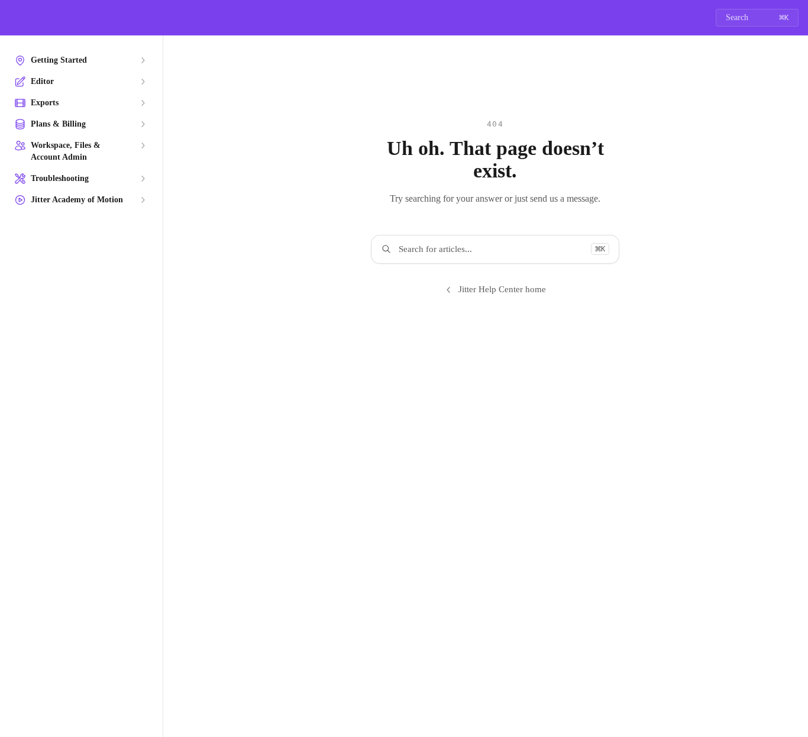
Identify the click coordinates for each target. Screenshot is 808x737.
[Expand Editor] (142, 81)
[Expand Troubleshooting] (142, 178)
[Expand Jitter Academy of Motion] (142, 200)
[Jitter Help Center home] (11, 17)
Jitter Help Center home (502, 289)
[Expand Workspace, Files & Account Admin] (142, 145)
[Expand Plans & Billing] (142, 124)
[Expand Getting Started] (142, 60)
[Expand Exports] (142, 103)
